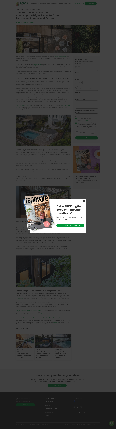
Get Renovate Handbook (70, 225)
